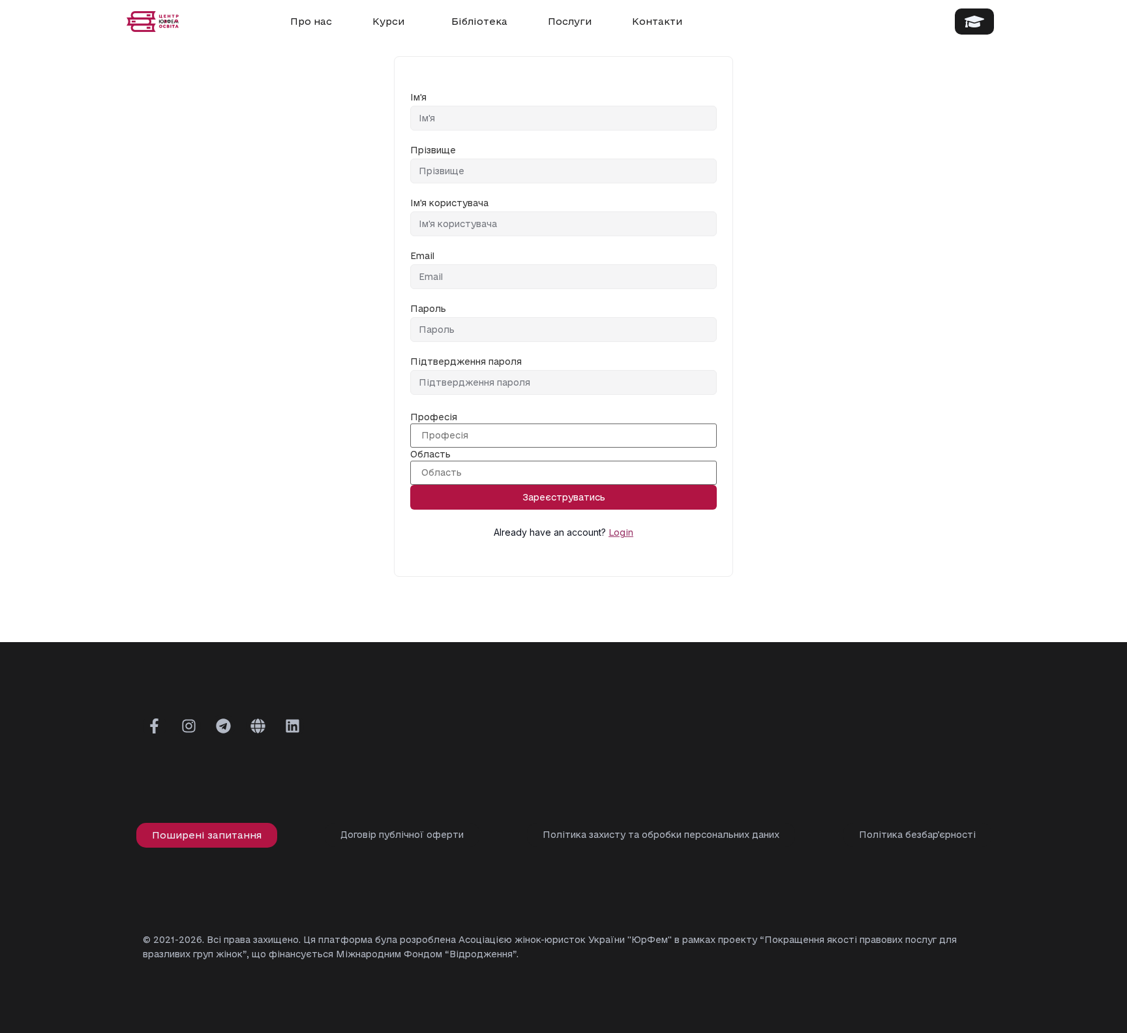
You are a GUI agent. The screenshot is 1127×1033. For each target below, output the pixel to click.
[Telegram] (223, 726)
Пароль (428, 309)
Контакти (657, 21)
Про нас (311, 21)
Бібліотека (479, 21)
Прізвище (433, 150)
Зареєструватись (563, 497)
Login (621, 532)
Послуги (570, 21)
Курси (388, 21)
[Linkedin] (292, 726)
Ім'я (418, 97)
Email (422, 256)
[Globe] (258, 726)
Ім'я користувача (449, 203)
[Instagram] (189, 726)
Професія (433, 417)
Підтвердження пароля (466, 362)
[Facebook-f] (155, 726)
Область (430, 454)
